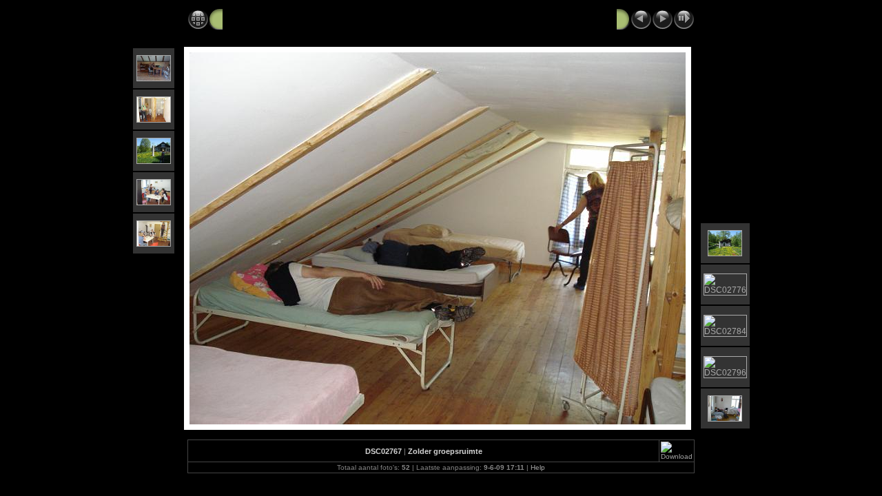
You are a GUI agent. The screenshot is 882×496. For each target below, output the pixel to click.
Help (538, 467)
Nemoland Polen (261, 18)
